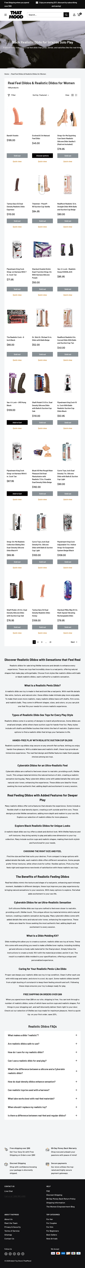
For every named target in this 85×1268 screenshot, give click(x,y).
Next (73, 642)
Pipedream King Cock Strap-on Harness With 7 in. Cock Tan (16, 272)
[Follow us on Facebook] (6, 1253)
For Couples (51, 1223)
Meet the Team (10, 1223)
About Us (8, 1219)
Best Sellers (51, 1234)
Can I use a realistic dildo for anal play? (27, 1060)
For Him (49, 1227)
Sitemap (8, 1234)
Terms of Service (11, 1231)
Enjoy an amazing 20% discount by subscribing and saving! (58, 4)
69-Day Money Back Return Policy (60, 1199)
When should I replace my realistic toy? (27, 1107)
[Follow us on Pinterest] (18, 1253)
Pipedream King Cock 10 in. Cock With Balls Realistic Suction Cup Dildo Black (67, 406)
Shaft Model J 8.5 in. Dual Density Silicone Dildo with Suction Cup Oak (17, 613)
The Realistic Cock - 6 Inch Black (15, 338)
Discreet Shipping (54, 1195)
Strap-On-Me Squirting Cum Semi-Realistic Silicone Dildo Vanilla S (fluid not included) (66, 139)
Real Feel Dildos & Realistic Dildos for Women (28, 74)
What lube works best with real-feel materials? (31, 1098)
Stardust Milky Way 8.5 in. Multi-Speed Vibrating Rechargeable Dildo (67, 613)
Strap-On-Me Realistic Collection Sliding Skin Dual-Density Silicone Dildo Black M (16, 546)
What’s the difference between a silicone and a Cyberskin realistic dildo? (36, 1071)
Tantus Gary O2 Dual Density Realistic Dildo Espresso (16, 207)
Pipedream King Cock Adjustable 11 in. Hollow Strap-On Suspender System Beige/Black (66, 546)
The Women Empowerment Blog (60, 1206)
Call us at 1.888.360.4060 (14, 1196)
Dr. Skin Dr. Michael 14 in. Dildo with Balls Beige (42, 338)
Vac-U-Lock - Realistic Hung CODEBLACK (66, 270)
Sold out (17, 156)
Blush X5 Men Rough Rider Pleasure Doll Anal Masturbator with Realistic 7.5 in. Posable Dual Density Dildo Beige (42, 476)
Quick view (17, 161)
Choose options (42, 156)
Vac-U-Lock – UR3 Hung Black (16, 403)
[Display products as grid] (72, 95)
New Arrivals (51, 1238)
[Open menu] (5, 15)
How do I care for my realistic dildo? (26, 1052)
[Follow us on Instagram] (14, 1253)
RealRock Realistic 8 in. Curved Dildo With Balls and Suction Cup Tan (66, 340)
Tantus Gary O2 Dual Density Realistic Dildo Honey (41, 613)
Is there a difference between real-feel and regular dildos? (37, 1115)
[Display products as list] (76, 95)
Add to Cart (17, 422)
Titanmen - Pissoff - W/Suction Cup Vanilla (41, 205)
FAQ (48, 1191)
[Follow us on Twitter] (10, 1253)
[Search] (66, 14)
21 (50, 642)
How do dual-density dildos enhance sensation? (32, 1081)
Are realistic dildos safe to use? (23, 1043)
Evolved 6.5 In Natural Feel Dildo (41, 136)
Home (6, 74)
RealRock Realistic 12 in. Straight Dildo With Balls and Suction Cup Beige (67, 207)
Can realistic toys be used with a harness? (28, 1090)
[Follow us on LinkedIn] (22, 1253)
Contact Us (9, 1238)
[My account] (74, 15)
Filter (13, 95)
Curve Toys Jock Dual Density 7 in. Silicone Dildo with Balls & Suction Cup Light (67, 474)
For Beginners (52, 1231)
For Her (49, 1219)
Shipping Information (55, 1202)
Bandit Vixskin (12, 135)
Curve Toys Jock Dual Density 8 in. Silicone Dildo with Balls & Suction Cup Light (42, 546)
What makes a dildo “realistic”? (23, 1035)
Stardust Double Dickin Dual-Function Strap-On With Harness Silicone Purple (42, 273)
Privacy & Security (12, 1227)
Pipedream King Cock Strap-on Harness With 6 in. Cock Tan (16, 473)
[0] (78, 14)
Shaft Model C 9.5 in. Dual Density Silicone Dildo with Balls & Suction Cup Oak (42, 406)
